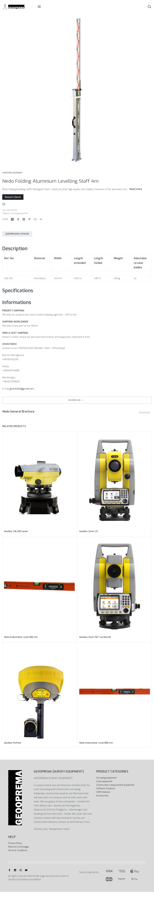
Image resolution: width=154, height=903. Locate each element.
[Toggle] (135, 189)
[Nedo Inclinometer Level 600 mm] (39, 586)
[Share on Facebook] (18, 219)
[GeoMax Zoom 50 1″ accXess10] (114, 586)
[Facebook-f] (9, 870)
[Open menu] (39, 6)
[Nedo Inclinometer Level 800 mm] (114, 692)
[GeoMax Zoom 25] (114, 480)
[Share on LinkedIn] (23, 219)
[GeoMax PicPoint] (39, 692)
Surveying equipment (12, 173)
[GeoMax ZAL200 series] (39, 480)
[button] (77, 400)
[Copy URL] (41, 219)
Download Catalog (18, 233)
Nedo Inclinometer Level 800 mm (96, 742)
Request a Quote (13, 197)
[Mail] (35, 219)
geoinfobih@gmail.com (22, 388)
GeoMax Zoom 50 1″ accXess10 (95, 637)
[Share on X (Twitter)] (12, 219)
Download (144, 412)
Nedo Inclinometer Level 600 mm (21, 637)
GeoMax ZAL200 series (16, 531)
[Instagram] (20, 870)
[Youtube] (26, 870)
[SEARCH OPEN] (149, 6)
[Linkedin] (15, 870)
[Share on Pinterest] (29, 219)
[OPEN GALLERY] (77, 89)
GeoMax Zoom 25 (88, 531)
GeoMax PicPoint (12, 742)
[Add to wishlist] (3, 204)
